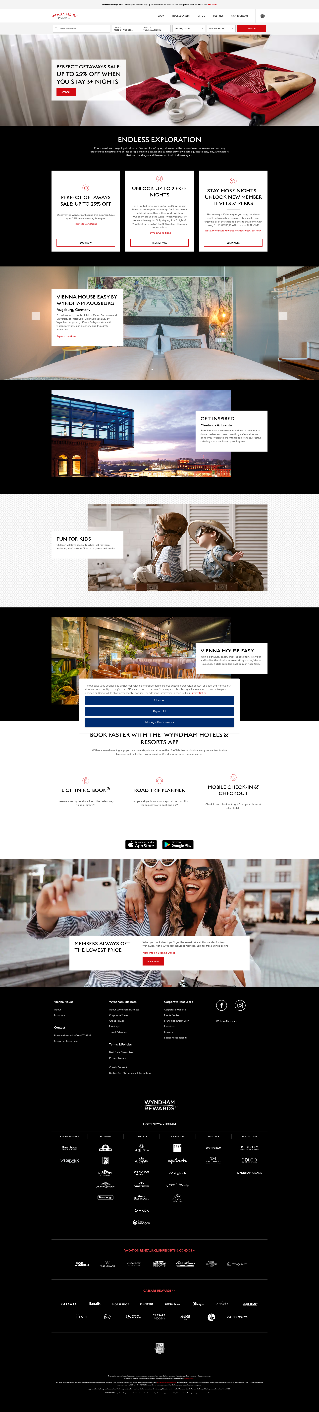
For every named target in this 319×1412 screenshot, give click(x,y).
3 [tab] (162, 369)
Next (283, 316)
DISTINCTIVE (249, 1136)
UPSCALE (213, 1136)
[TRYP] (177, 1148)
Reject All (159, 711)
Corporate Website (175, 1009)
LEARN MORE (233, 243)
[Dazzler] (177, 1173)
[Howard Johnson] (106, 1185)
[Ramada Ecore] (141, 1223)
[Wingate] (141, 1161)
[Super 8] (106, 1161)
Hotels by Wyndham (159, 1124)
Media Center (171, 1015)
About (57, 1009)
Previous (36, 316)
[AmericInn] (141, 1185)
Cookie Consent (118, 1067)
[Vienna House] (177, 1185)
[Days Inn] (106, 1148)
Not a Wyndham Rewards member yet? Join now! (233, 230)
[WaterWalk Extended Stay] (69, 1161)
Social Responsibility (175, 1038)
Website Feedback (226, 1021)
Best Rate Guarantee (121, 1052)
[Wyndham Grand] (249, 1173)
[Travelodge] (106, 1198)
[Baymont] (141, 1198)
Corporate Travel (118, 1015)
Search (252, 28)
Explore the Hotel (66, 336)
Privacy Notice (117, 1058)
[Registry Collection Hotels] (249, 1148)
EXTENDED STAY (69, 1136)
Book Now (86, 243)
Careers (168, 1032)
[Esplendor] (177, 1161)
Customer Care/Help (66, 1041)
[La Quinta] (141, 1148)
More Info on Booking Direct (159, 953)
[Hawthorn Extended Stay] (69, 1148)
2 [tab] (157, 369)
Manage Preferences (159, 722)
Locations (59, 1015)
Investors (169, 1026)
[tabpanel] (86, 211)
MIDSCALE (142, 1136)
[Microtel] (106, 1173)
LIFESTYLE (177, 1136)
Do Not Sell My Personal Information (130, 1073)
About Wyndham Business (124, 1009)
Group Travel (116, 1021)
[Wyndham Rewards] (159, 1105)
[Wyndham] (214, 1148)
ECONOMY (106, 1136)
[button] (159, 1250)
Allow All (159, 700)
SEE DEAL (212, 4)
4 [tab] (166, 369)
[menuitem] (162, 16)
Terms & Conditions (85, 224)
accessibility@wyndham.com (166, 1382)
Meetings (114, 1026)
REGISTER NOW (159, 243)
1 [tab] (152, 369)
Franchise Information (176, 1021)
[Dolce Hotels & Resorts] (249, 1161)
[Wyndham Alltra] (177, 1198)
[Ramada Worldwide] (141, 1210)
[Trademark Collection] (214, 1161)
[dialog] (159, 706)
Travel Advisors (117, 1032)
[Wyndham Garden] (141, 1173)
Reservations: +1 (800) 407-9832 (72, 1035)
